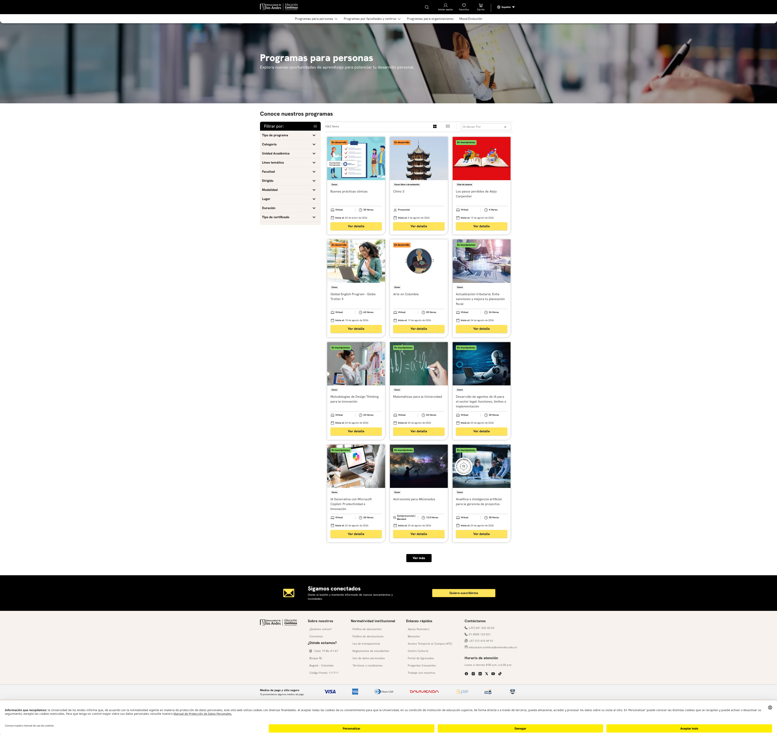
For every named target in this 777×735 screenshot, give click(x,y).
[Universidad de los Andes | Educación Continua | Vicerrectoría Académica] (278, 625)
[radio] (435, 127)
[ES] (506, 7)
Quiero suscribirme (463, 593)
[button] (290, 135)
